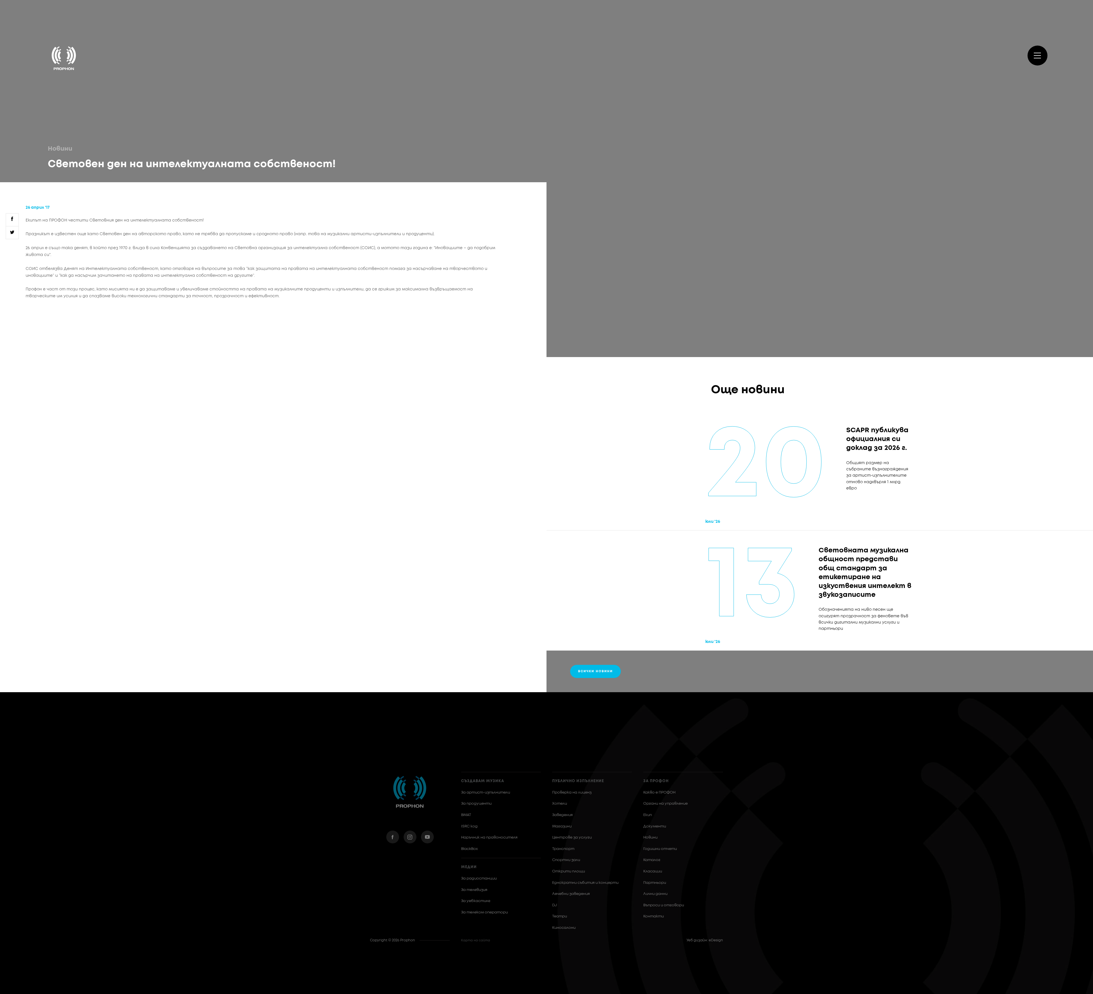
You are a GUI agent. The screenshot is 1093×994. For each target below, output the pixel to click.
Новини (60, 149)
